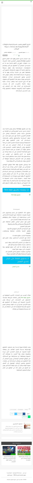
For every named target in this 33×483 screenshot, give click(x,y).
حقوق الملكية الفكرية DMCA (19, 475)
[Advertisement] (16, 25)
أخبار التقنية (28, 454)
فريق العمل (9, 475)
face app (26, 409)
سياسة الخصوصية (17, 473)
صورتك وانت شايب (13, 409)
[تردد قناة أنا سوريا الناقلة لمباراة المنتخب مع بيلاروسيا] (23, 450)
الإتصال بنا (9, 473)
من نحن (24, 473)
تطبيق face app (25, 297)
